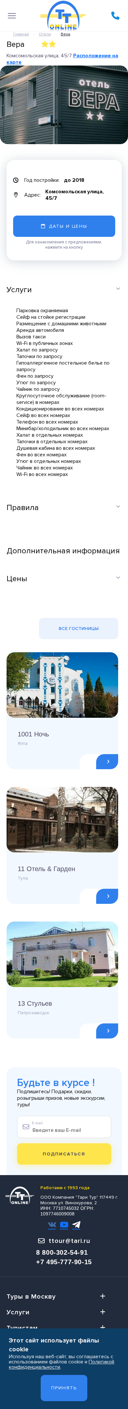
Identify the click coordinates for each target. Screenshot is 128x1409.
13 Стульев (35, 1003)
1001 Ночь (33, 734)
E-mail (37, 1123)
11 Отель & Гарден (46, 868)
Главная (21, 34)
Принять (64, 1388)
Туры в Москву (31, 1297)
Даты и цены (68, 226)
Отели (45, 34)
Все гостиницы (79, 628)
